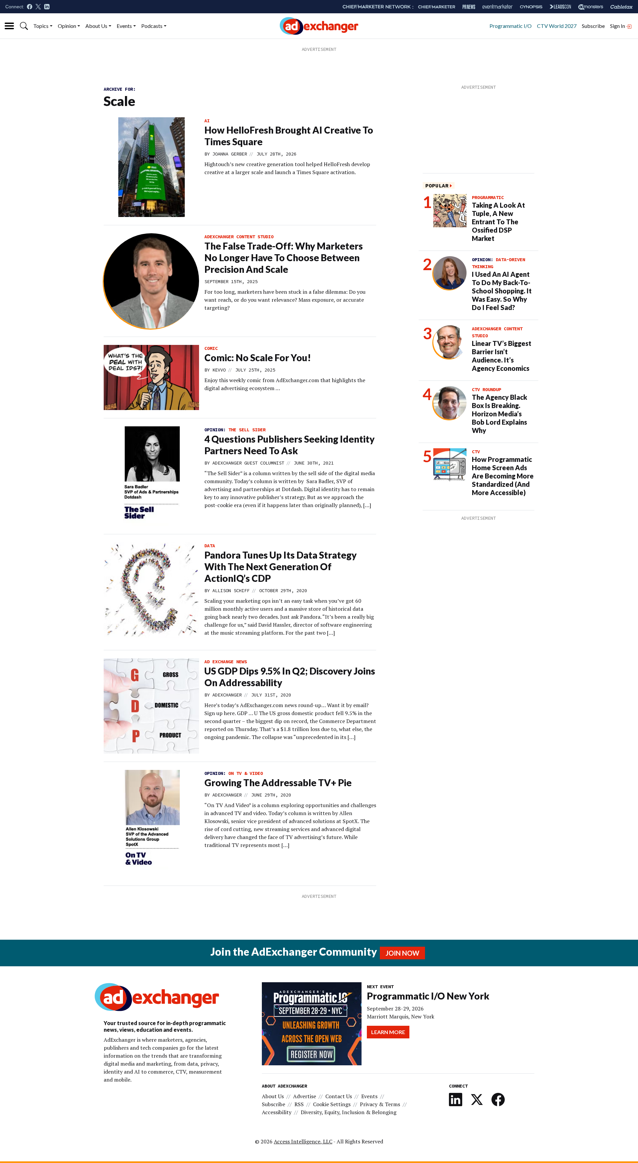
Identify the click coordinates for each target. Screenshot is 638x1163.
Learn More (388, 1032)
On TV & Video (245, 773)
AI (207, 121)
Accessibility (276, 1112)
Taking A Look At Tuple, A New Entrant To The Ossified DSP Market (498, 221)
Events (124, 26)
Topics (41, 26)
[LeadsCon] (560, 7)
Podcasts (151, 26)
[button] (24, 26)
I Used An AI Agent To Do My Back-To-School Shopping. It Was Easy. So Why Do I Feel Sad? (502, 290)
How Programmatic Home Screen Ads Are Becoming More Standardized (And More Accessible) (503, 475)
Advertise (304, 1096)
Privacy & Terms (380, 1104)
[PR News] (469, 7)
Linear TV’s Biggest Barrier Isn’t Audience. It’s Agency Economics (501, 355)
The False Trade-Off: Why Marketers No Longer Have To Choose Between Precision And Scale (283, 257)
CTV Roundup (486, 389)
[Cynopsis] (531, 6)
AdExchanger (227, 695)
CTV (476, 452)
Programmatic (488, 197)
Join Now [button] (402, 953)
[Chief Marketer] (436, 7)
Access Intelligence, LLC (303, 1141)
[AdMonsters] (590, 7)
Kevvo (219, 370)
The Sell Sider (247, 430)
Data (209, 546)
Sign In (618, 26)
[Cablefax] (621, 7)
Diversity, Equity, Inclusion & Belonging (348, 1112)
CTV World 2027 (557, 26)
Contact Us (338, 1096)
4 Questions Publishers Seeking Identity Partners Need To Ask (289, 444)
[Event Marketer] (497, 7)
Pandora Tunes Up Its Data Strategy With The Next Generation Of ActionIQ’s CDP (280, 566)
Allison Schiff (231, 590)
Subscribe (593, 26)
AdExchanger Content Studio (238, 237)
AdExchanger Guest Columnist (248, 463)
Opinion (67, 26)
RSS (299, 1104)
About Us (96, 26)
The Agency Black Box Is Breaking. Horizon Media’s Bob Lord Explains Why (499, 413)
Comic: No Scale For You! (257, 357)
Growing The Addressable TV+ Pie (278, 782)
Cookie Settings (332, 1104)
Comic (211, 348)
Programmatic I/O (510, 26)
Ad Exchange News (225, 662)
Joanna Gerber (229, 154)
